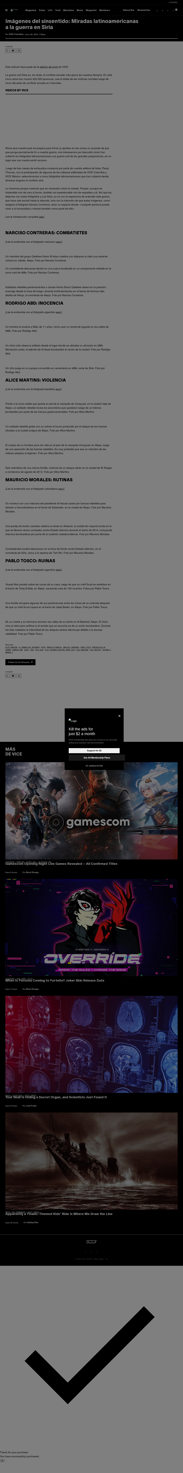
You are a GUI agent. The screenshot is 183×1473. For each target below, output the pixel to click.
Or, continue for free (94, 766)
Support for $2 (94, 750)
